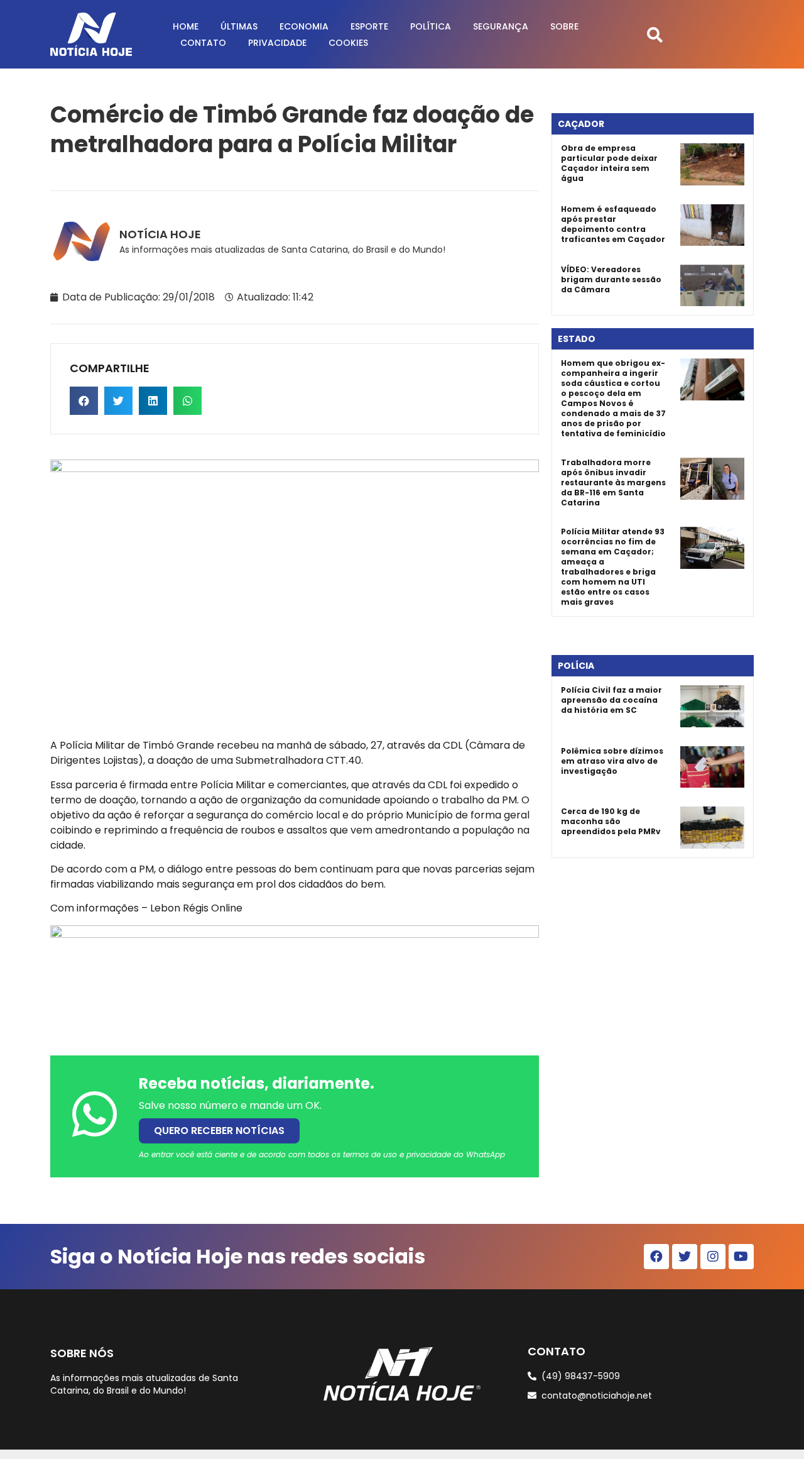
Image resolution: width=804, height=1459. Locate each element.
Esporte (369, 26)
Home (185, 26)
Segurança (500, 26)
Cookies (348, 42)
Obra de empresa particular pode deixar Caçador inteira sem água (609, 163)
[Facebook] (656, 1256)
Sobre (564, 26)
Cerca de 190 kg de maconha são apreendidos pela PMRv (611, 821)
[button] (655, 34)
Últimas (239, 26)
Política (430, 26)
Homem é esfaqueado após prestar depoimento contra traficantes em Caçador (613, 224)
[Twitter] (684, 1256)
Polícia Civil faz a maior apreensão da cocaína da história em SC (611, 700)
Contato (203, 42)
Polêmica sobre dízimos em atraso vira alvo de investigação (612, 761)
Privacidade (277, 42)
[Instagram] (712, 1256)
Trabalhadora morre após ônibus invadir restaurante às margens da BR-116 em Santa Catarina (613, 482)
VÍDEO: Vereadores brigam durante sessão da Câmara (611, 279)
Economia (304, 26)
